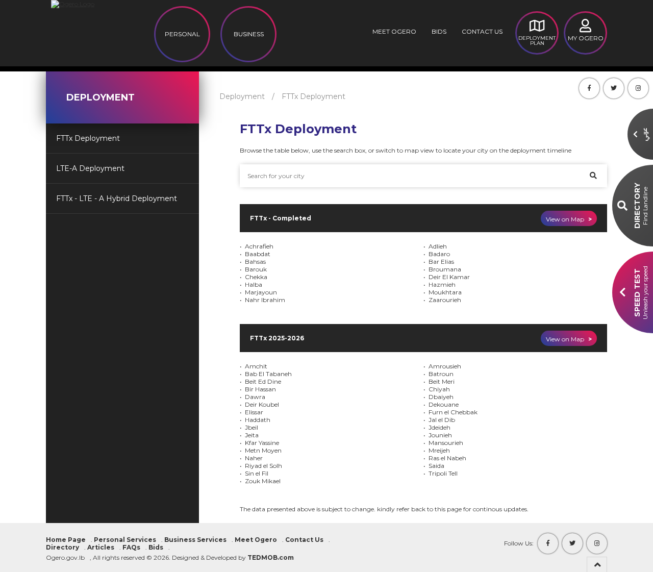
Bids (439, 31)
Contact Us (482, 31)
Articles (100, 547)
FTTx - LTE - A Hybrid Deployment (116, 198)
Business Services (195, 539)
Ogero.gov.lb (65, 557)
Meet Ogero (394, 31)
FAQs (131, 547)
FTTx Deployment (88, 138)
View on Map (569, 219)
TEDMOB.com (270, 557)
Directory (62, 547)
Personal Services (125, 539)
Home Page (66, 539)
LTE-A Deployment (90, 168)
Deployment (242, 96)
